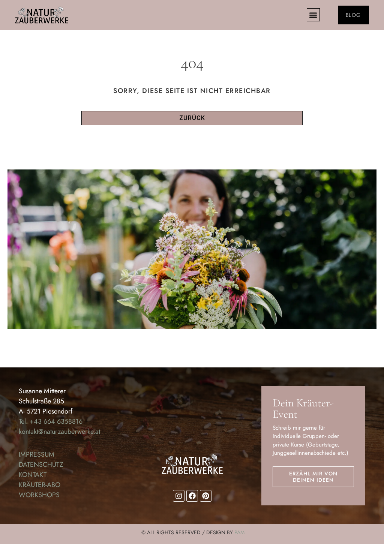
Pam (239, 532)
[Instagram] (178, 496)
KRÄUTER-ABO (39, 485)
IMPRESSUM (36, 454)
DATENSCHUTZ (41, 464)
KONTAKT (32, 475)
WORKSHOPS (39, 495)
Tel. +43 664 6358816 (50, 421)
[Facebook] (192, 496)
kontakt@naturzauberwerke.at (59, 431)
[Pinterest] (206, 496)
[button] (313, 14)
